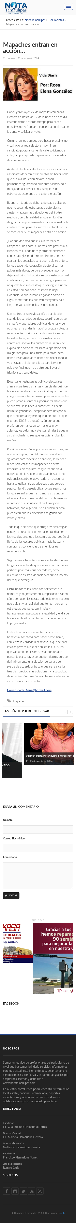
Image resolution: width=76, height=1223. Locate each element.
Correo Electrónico (14, 838)
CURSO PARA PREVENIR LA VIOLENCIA (29, 756)
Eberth (61, 1213)
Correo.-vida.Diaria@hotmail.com (29, 690)
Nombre (8, 820)
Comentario (10, 857)
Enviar (13, 895)
